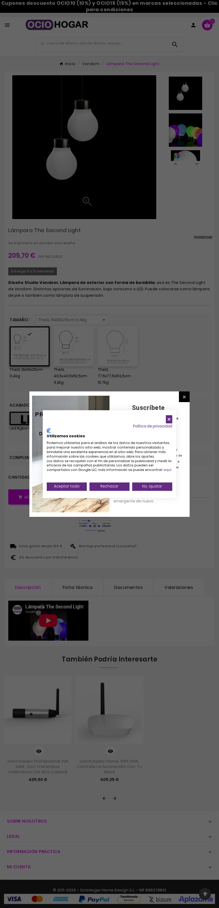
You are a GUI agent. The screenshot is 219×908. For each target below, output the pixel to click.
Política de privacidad (152, 426)
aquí (167, 470)
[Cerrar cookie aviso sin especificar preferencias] (169, 419)
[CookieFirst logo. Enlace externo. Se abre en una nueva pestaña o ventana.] (49, 430)
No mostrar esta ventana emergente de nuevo (137, 498)
